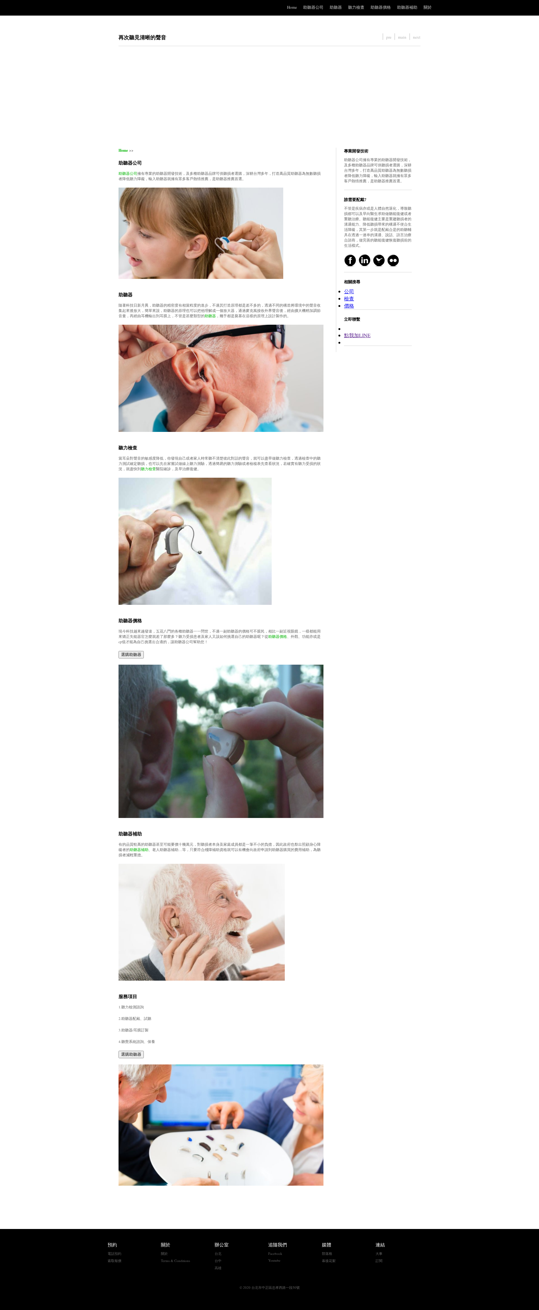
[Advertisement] (269, 97)
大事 (379, 1253)
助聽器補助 (407, 7)
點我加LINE (357, 335)
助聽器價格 (381, 7)
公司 (349, 291)
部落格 (327, 1253)
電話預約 (114, 1253)
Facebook (275, 1253)
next (416, 37)
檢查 (349, 298)
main (402, 37)
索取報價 (114, 1260)
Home (292, 7)
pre (388, 37)
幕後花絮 (329, 1260)
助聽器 (336, 7)
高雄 (218, 1267)
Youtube (274, 1260)
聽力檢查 (356, 7)
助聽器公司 (313, 7)
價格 (349, 305)
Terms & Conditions (175, 1260)
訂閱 (379, 1260)
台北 (218, 1253)
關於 (428, 7)
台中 (218, 1260)
